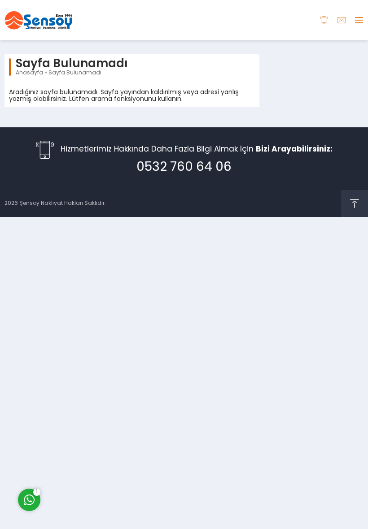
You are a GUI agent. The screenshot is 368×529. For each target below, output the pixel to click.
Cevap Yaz (85, 463)
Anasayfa (29, 73)
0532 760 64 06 (184, 167)
